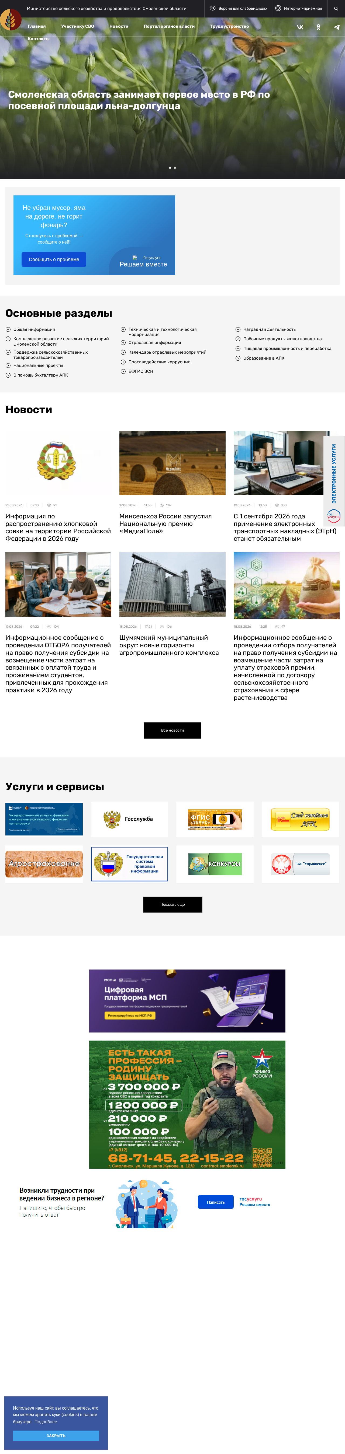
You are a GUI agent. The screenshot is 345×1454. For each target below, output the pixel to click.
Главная (37, 26)
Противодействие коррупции (160, 361)
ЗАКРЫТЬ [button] (56, 1436)
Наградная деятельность (269, 329)
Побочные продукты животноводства (282, 338)
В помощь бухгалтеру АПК (40, 375)
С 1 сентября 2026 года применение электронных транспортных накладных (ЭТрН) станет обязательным (285, 527)
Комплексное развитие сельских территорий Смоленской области (61, 341)
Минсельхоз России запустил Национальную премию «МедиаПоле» (165, 523)
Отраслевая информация (155, 342)
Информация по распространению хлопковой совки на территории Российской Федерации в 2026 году (58, 527)
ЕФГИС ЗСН (141, 371)
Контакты (39, 38)
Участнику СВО (77, 26)
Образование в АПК (263, 358)
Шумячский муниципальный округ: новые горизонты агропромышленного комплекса (169, 645)
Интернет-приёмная (303, 8)
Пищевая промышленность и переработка (287, 348)
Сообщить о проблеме (54, 259)
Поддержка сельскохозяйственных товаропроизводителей (50, 355)
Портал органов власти (169, 26)
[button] (170, 168)
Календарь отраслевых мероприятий (167, 352)
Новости (118, 26)
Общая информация (34, 329)
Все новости (172, 730)
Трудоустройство (229, 26)
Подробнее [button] (45, 1422)
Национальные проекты (38, 365)
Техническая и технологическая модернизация (163, 332)
